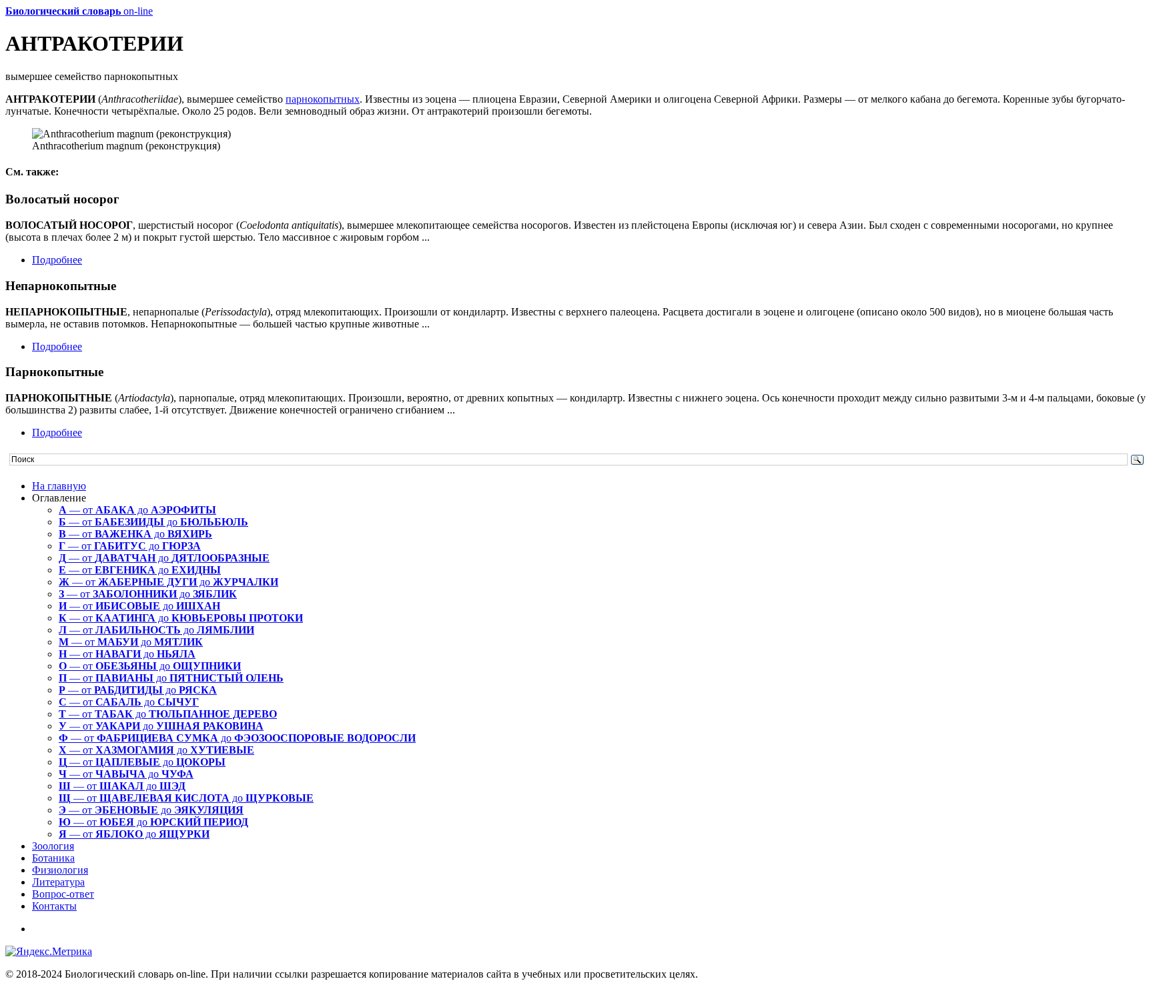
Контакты (54, 906)
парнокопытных (323, 99)
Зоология (53, 846)
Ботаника (53, 858)
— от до (137, 510)
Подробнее (57, 259)
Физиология (60, 870)
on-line (79, 11)
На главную (59, 485)
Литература (58, 882)
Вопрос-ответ (63, 894)
